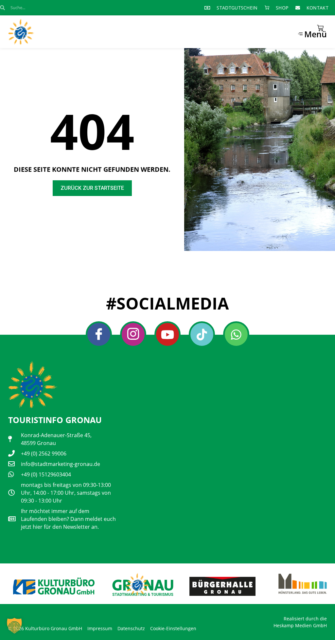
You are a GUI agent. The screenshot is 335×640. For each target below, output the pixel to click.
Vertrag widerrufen (31, 616)
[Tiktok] (202, 334)
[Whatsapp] (236, 334)
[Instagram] (133, 334)
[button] (14, 625)
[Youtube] (167, 334)
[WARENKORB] (320, 28)
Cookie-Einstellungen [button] (173, 628)
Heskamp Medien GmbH (300, 625)
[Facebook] (99, 334)
